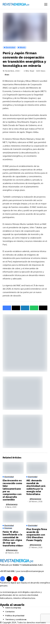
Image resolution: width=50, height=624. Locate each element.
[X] (8, 578)
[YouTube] (15, 578)
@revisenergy (11, 504)
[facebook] (2, 578)
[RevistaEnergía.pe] (19, 4)
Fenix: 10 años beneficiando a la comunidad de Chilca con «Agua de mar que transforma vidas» (13, 539)
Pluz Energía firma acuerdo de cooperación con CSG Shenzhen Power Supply (36, 535)
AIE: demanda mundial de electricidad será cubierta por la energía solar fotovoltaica (35, 487)
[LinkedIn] (21, 578)
